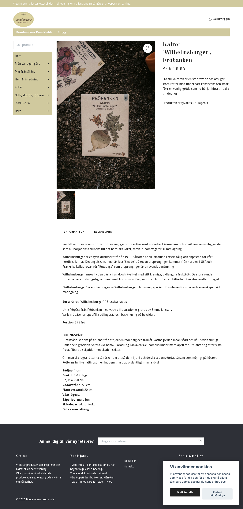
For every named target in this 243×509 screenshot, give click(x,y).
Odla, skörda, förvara (29, 95)
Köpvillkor (130, 460)
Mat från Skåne (25, 71)
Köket (18, 87)
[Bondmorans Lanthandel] (23, 19)
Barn (18, 111)
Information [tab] (74, 231)
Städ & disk (22, 103)
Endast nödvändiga (217, 494)
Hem (18, 56)
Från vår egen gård (27, 63)
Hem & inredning (26, 79)
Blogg (62, 32)
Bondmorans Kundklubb (34, 32)
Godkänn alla (185, 492)
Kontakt (129, 466)
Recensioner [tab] (104, 231)
